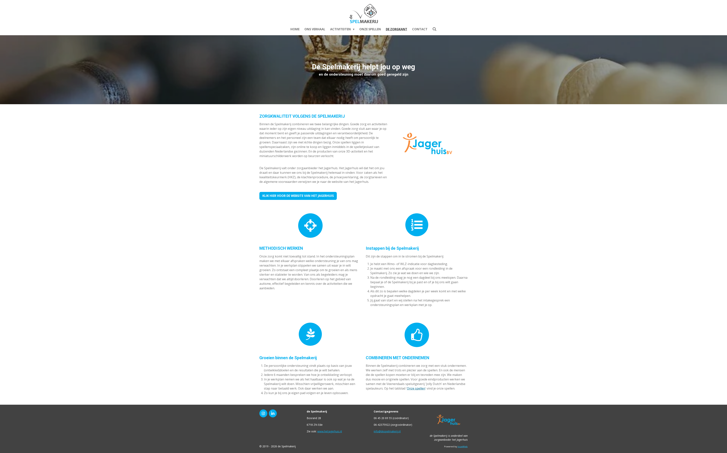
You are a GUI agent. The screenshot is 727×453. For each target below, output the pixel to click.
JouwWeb (463, 446)
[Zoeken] (434, 29)
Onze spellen (416, 388)
